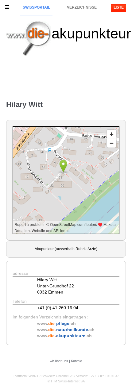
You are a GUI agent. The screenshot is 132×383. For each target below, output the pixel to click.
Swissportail (36, 7)
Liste (119, 7)
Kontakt (76, 361)
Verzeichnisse (82, 7)
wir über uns (59, 361)
